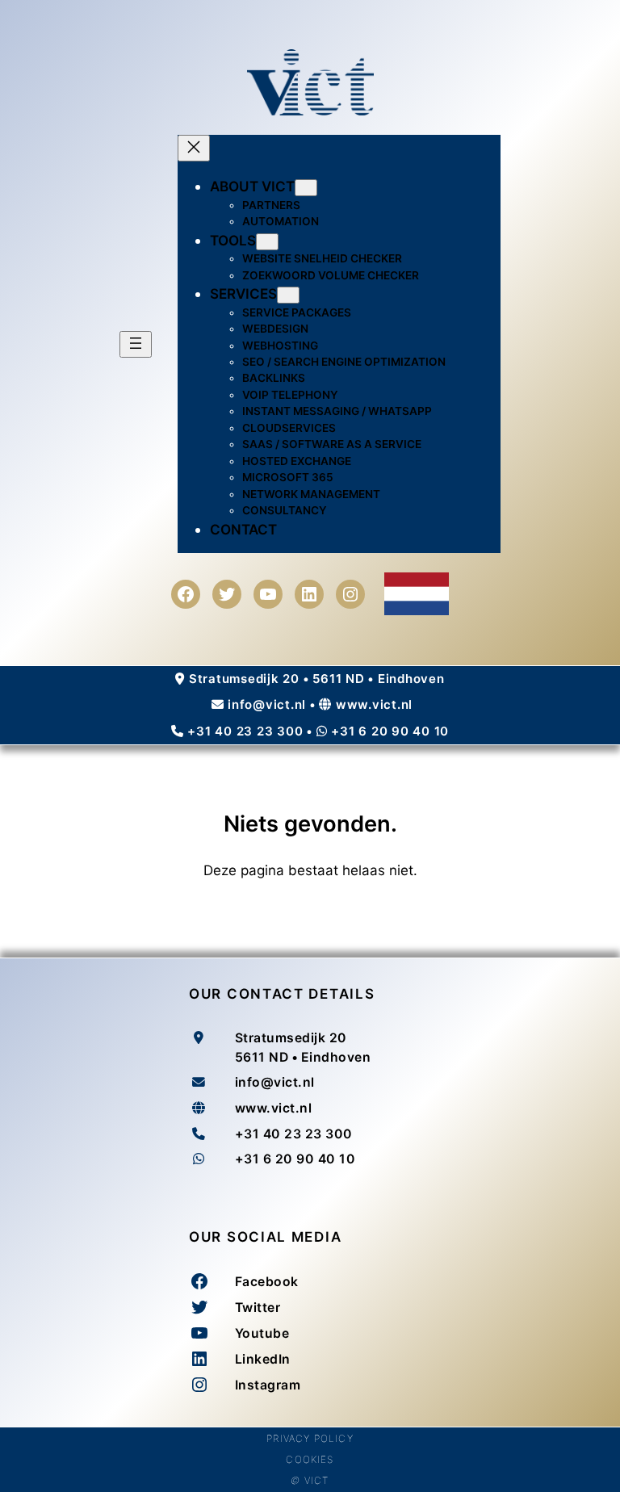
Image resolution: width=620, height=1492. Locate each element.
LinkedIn (263, 1359)
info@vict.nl (267, 704)
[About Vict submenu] (306, 187)
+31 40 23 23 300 (245, 731)
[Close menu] (194, 148)
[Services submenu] (288, 295)
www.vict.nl (374, 704)
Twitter (257, 1307)
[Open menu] (135, 344)
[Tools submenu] (267, 241)
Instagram (267, 1385)
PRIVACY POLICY (310, 1438)
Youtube (262, 1333)
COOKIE (306, 1459)
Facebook (267, 1281)
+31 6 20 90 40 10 (390, 731)
